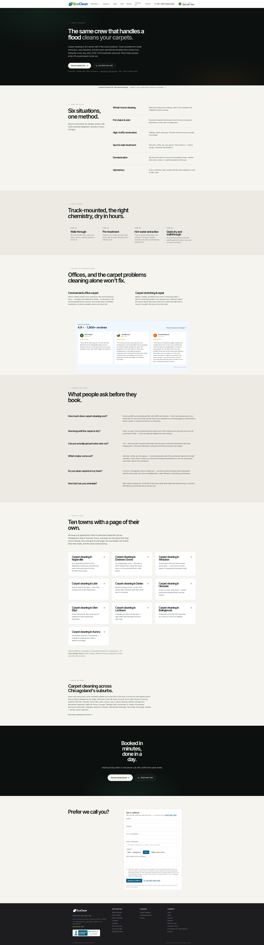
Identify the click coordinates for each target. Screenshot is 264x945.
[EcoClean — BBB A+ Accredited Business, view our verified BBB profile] (86, 933)
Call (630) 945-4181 (105, 66)
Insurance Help (117, 929)
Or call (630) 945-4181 (151, 880)
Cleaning (106, 4)
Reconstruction (117, 926)
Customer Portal (172, 926)
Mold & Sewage (117, 918)
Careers (170, 918)
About (115, 4)
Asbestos (115, 923)
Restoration (94, 4)
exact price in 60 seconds (108, 71)
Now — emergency (134, 852)
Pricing (142, 918)
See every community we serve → (80, 714)
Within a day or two (157, 852)
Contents (115, 920)
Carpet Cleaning (145, 912)
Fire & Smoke (116, 915)
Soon (146, 852)
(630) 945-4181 (147, 778)
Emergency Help (117, 931)
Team (122, 4)
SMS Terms (138, 876)
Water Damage (117, 912)
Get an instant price (78, 66)
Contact (147, 4)
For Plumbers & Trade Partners (177, 929)
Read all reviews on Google (176, 328)
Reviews (129, 4)
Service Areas (172, 923)
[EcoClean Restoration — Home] (78, 3)
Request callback (134, 880)
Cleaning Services (146, 915)
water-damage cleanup (76, 653)
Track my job (138, 4)
